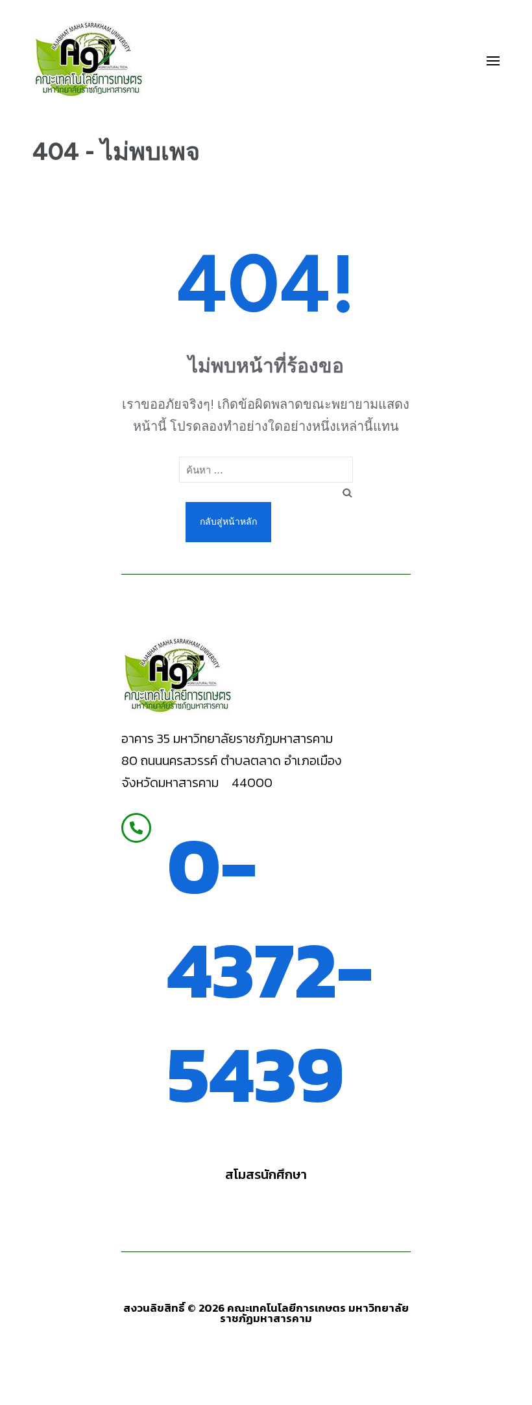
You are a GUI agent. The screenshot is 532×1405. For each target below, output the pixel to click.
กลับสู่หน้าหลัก (228, 521)
